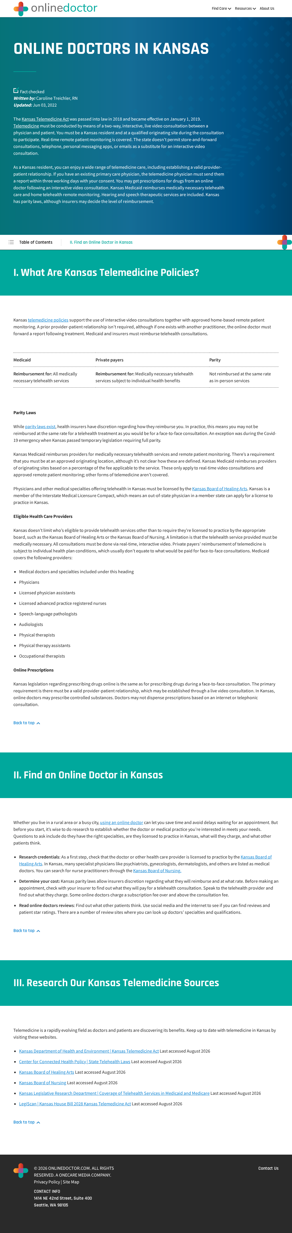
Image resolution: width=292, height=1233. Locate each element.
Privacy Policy (47, 1182)
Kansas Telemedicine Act (45, 119)
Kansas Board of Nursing (42, 1082)
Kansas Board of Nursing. (157, 870)
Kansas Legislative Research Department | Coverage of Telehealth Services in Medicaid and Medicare (114, 1093)
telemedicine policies (48, 320)
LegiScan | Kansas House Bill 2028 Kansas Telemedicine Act (75, 1103)
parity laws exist (40, 426)
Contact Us (268, 1168)
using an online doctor (121, 822)
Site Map (71, 1182)
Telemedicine (26, 126)
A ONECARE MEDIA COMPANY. (83, 1175)
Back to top (24, 723)
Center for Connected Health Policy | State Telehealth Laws (74, 1061)
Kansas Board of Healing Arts (219, 488)
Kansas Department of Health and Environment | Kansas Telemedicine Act (89, 1051)
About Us (267, 8)
